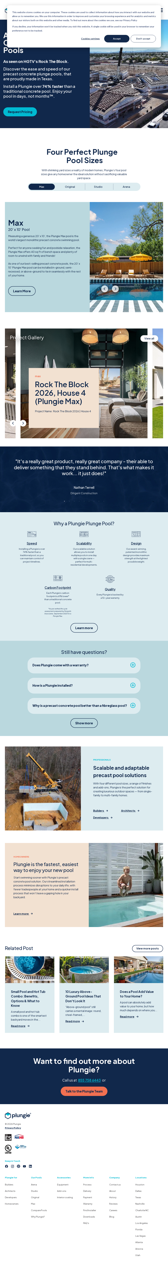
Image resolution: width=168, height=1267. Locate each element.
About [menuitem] (112, 1191)
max (38, 376)
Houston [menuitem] (139, 1184)
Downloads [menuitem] (89, 1216)
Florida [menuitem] (138, 1229)
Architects (128, 810)
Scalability (84, 543)
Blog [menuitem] (111, 1216)
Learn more (84, 628)
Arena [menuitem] (34, 1184)
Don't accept (143, 38)
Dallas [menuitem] (138, 1191)
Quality (110, 589)
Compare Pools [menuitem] (39, 1210)
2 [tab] (69, 501)
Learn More (22, 291)
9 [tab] (103, 501)
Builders (99, 810)
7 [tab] (93, 501)
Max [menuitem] (33, 1203)
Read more (18, 1026)
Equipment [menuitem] (62, 1184)
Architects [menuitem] (10, 1191)
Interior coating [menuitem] (65, 1197)
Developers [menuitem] (11, 1197)
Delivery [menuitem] (87, 1191)
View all (149, 338)
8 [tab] (98, 501)
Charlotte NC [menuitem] (142, 1210)
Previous (104, 291)
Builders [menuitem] (9, 1184)
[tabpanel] (84, 473)
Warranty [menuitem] (87, 1203)
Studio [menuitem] (34, 1191)
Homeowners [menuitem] (12, 1203)
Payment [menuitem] (87, 1197)
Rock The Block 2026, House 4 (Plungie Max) (62, 392)
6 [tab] (89, 501)
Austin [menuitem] (138, 1216)
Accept (117, 38)
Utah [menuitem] (137, 1255)
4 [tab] (79, 501)
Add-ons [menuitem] (61, 1191)
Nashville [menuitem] (140, 1203)
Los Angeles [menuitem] (141, 1223)
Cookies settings (90, 38)
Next (115, 291)
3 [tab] (74, 501)
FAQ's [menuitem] (86, 1223)
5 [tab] (84, 501)
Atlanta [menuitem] (139, 1242)
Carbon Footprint (58, 588)
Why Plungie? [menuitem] (38, 1216)
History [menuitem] (112, 1197)
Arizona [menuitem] (139, 1249)
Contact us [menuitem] (115, 1184)
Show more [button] (84, 723)
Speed (32, 543)
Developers (101, 817)
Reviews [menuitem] (113, 1203)
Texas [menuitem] (138, 1197)
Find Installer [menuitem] (89, 1210)
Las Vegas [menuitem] (140, 1236)
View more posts (147, 948)
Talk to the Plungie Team (84, 1091)
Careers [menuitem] (113, 1210)
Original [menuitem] (35, 1197)
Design (136, 543)
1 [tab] (64, 501)
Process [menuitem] (87, 1184)
